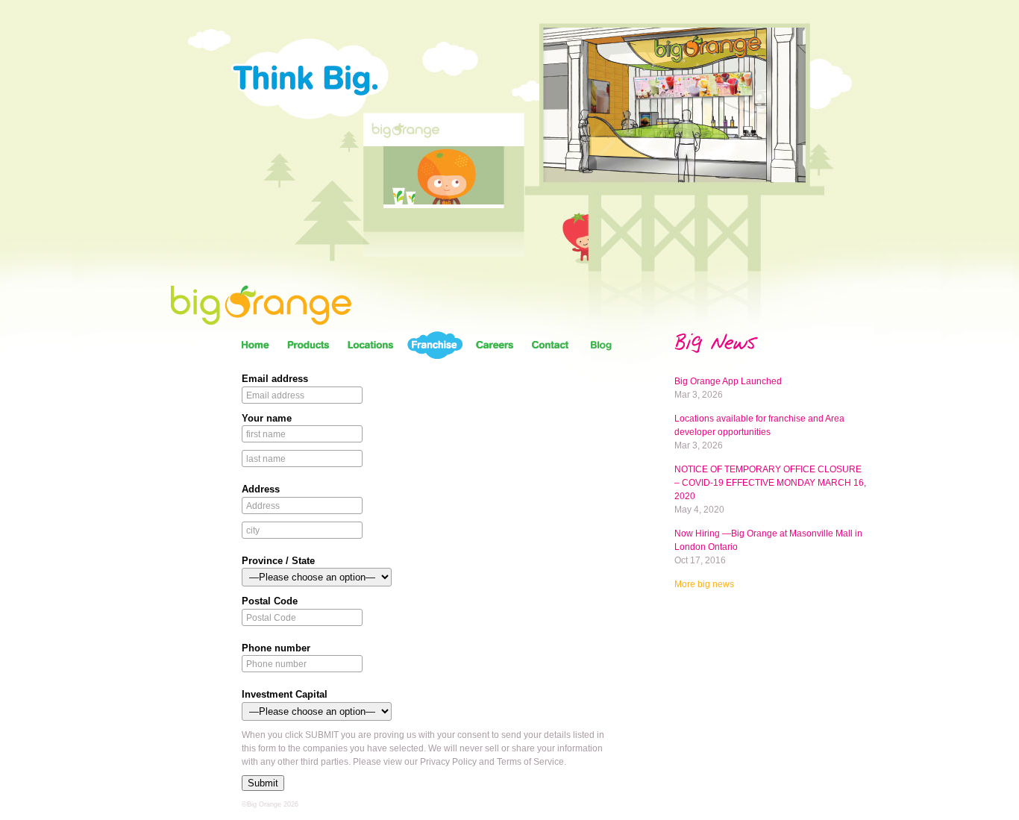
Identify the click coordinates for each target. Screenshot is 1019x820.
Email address (275, 378)
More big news (704, 584)
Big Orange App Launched (728, 381)
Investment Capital (284, 694)
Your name (267, 418)
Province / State (278, 560)
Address (261, 489)
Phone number (276, 648)
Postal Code (270, 601)
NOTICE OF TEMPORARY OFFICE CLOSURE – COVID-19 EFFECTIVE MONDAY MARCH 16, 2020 (770, 482)
